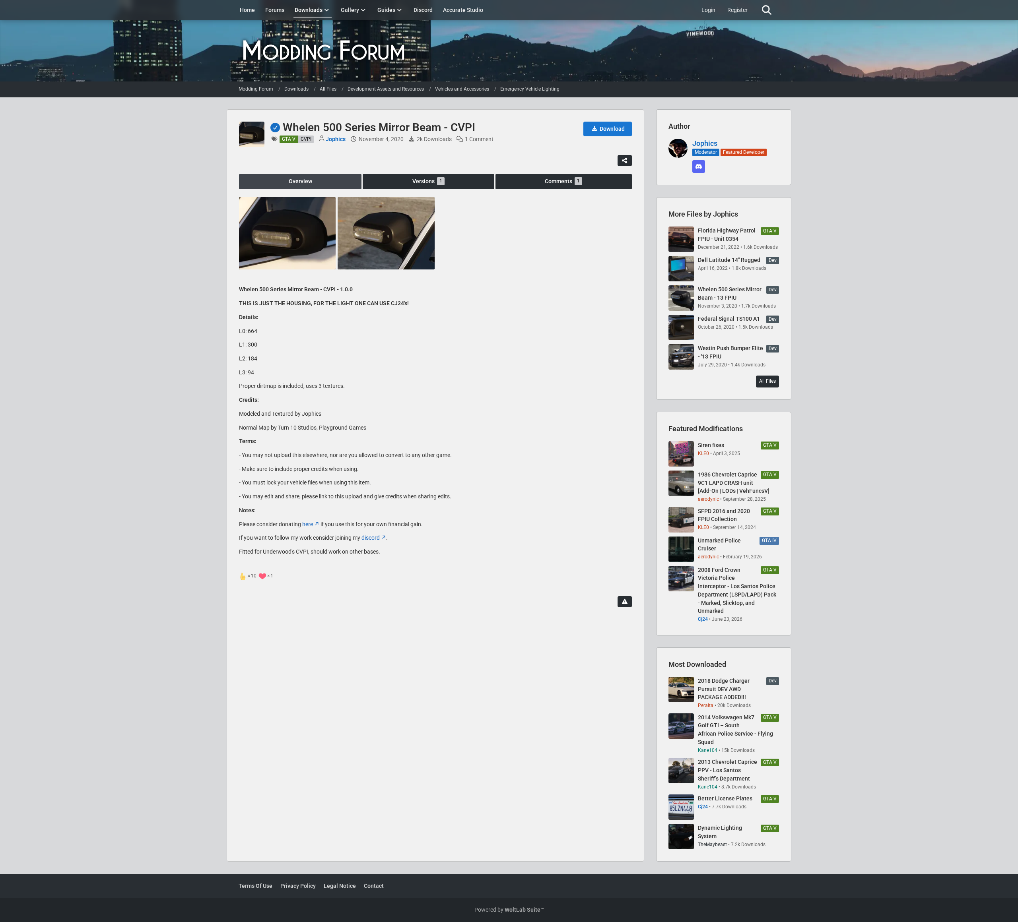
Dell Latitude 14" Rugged (729, 260)
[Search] (766, 10)
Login (708, 10)
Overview (300, 181)
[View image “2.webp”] (386, 233)
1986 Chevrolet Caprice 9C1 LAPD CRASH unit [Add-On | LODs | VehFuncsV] (733, 482)
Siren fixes (711, 445)
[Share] (625, 160)
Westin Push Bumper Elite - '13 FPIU (730, 352)
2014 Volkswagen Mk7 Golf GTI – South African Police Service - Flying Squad (735, 729)
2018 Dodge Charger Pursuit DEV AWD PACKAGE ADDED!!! (724, 689)
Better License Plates (725, 798)
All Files (767, 381)
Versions (427, 181)
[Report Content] (625, 601)
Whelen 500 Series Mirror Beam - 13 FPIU (730, 293)
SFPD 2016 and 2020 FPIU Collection (724, 515)
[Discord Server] (698, 166)
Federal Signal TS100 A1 (729, 319)
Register (737, 10)
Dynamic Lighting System (720, 832)
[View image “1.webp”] (287, 233)
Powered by (509, 910)
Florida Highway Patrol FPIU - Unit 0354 (727, 234)
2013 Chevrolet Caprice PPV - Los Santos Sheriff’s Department (727, 770)
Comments (562, 181)
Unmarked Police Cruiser (719, 544)
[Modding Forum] (509, 51)
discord (370, 538)
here (307, 524)
